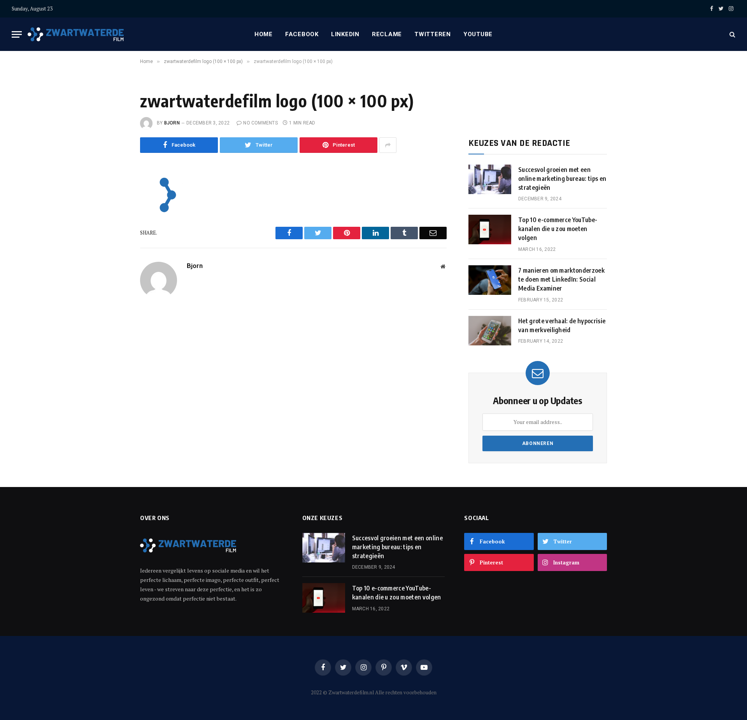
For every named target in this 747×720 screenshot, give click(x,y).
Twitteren (432, 34)
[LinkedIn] (114, 237)
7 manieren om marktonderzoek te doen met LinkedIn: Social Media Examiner (561, 279)
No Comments (260, 123)
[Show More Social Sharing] (387, 145)
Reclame (387, 34)
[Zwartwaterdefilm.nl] (76, 34)
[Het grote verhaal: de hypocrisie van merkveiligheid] (489, 330)
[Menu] (17, 34)
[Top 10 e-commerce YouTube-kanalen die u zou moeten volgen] (489, 229)
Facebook (302, 34)
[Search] (731, 34)
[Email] (114, 272)
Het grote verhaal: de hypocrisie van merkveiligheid (561, 325)
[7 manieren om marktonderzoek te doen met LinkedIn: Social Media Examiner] (489, 280)
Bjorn (172, 123)
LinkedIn (345, 34)
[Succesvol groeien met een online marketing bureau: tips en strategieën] (489, 179)
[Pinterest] (114, 255)
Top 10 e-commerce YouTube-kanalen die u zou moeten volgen (557, 229)
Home (263, 34)
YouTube (478, 34)
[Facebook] (114, 202)
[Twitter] (114, 220)
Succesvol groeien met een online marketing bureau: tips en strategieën (562, 178)
